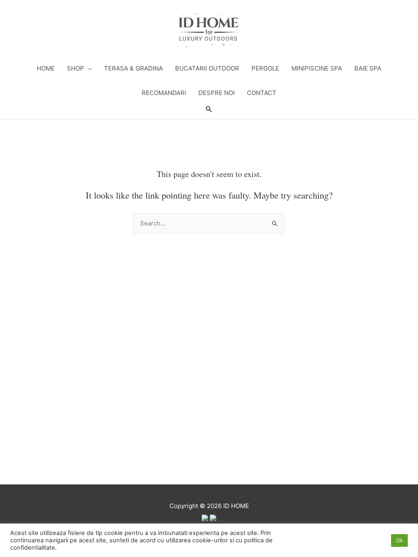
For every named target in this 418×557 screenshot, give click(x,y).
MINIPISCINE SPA (316, 68)
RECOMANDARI (164, 93)
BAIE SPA (367, 68)
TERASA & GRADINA (133, 68)
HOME (46, 68)
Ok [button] (399, 540)
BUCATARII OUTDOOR (207, 68)
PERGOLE (265, 68)
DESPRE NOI (216, 93)
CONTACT (261, 93)
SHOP (75, 68)
